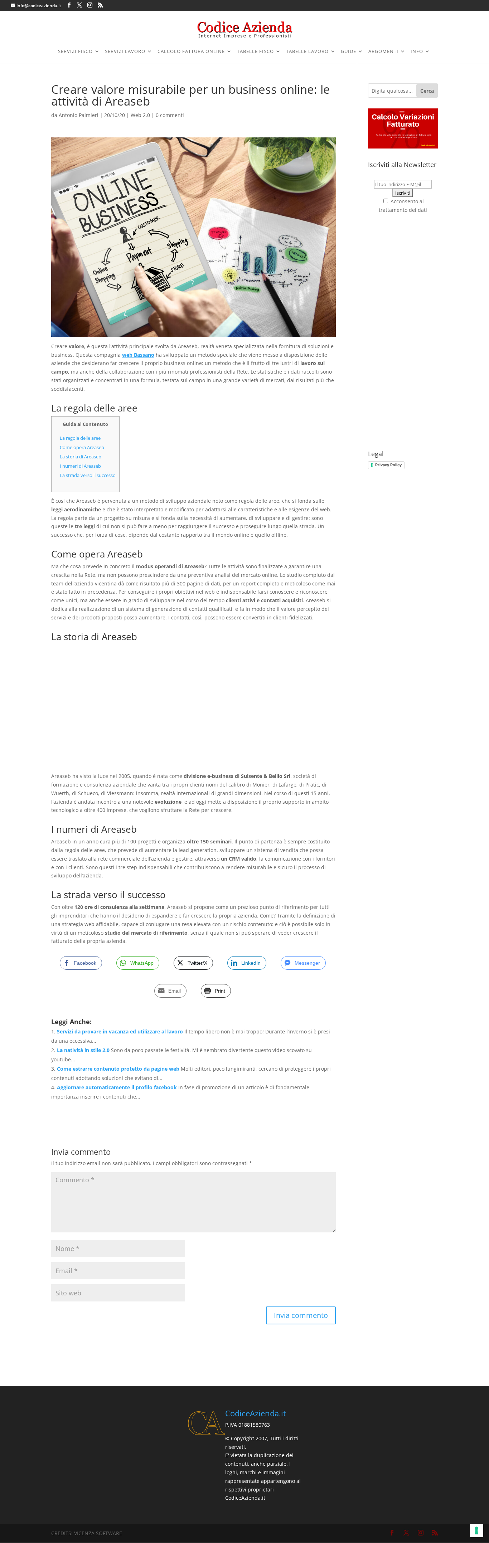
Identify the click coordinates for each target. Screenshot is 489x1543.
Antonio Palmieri (78, 115)
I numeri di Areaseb (80, 466)
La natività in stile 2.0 (83, 1050)
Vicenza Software (98, 1533)
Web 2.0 (140, 115)
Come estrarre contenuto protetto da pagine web (118, 1068)
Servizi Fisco (75, 51)
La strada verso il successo (88, 475)
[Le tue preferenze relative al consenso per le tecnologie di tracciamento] (476, 1530)
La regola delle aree (80, 438)
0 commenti (170, 115)
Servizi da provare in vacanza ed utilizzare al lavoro (120, 1031)
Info (417, 51)
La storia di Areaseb (80, 456)
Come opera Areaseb (82, 447)
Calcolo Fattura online (191, 51)
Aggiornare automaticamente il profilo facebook (117, 1087)
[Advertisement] (193, 708)
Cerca (427, 90)
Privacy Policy (388, 464)
